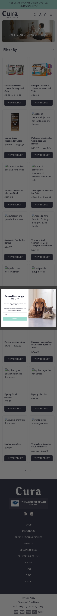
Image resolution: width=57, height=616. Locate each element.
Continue (15, 318)
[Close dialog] (54, 291)
